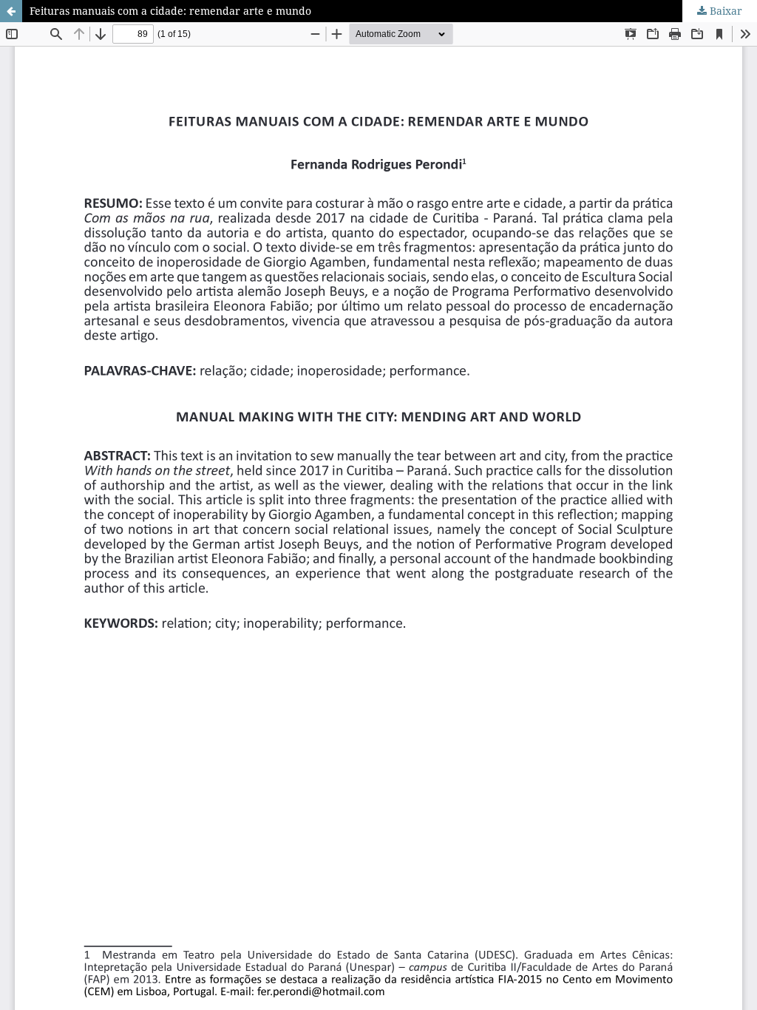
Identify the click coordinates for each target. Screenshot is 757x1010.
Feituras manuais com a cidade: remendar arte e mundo (170, 11)
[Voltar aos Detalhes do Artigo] (11, 11)
